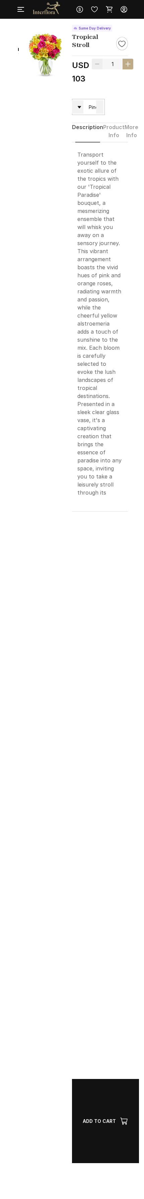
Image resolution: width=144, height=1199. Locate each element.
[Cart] (109, 9)
